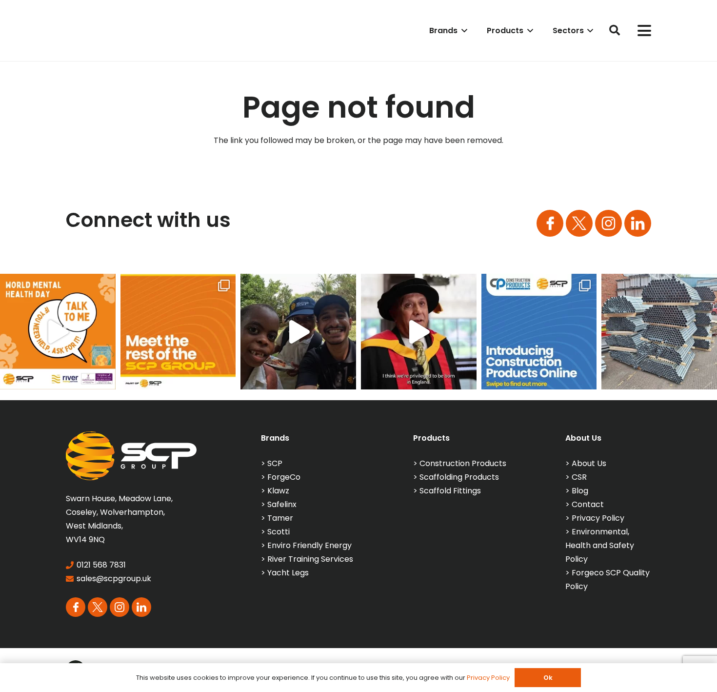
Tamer (280, 518)
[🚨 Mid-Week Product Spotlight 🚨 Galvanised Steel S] (659, 331)
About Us (589, 463)
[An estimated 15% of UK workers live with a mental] (58, 331)
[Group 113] (637, 223)
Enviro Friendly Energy (309, 545)
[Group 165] (608, 223)
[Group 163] (550, 223)
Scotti (278, 531)
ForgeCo (283, 477)
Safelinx (282, 504)
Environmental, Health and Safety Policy (599, 545)
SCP (274, 463)
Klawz (278, 490)
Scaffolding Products (459, 477)
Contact (588, 504)
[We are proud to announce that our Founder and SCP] (419, 331)
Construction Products (462, 463)
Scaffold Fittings (450, 490)
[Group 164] (579, 223)
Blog (580, 490)
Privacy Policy (598, 518)
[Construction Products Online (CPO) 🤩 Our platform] (539, 331)
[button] (462, 30)
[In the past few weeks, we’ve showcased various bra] (178, 331)
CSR (579, 477)
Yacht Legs (288, 572)
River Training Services (310, 559)
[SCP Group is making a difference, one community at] (298, 331)
